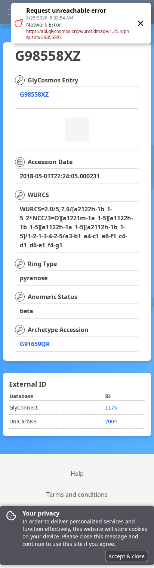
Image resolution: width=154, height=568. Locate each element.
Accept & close (126, 556)
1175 (111, 408)
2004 (111, 422)
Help (77, 473)
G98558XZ (34, 94)
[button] (81, 23)
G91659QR (35, 344)
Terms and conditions (77, 494)
